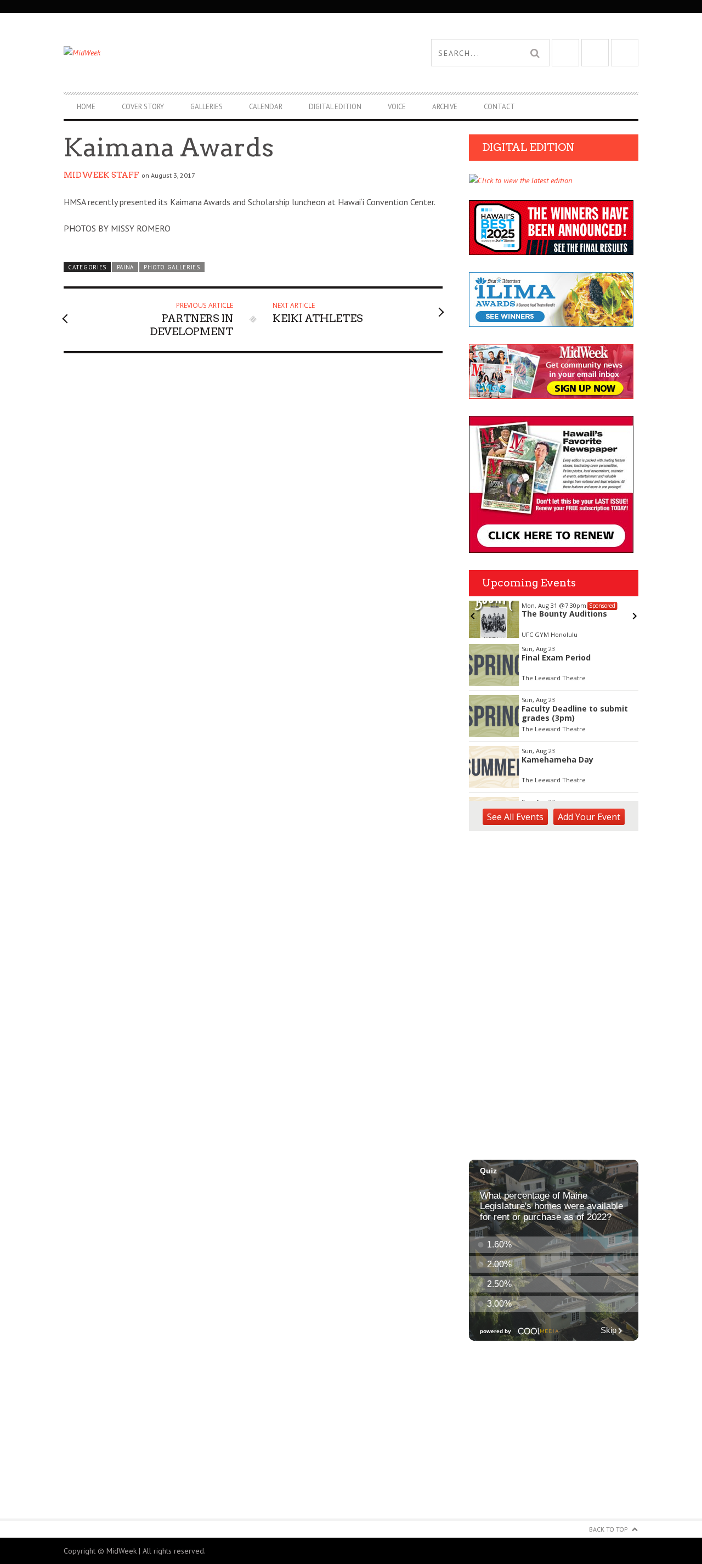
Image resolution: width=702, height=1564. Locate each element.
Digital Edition (335, 106)
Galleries (206, 106)
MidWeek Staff (101, 175)
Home (86, 106)
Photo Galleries (172, 267)
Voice (397, 106)
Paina (125, 267)
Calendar (265, 106)
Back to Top (608, 1529)
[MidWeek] (207, 52)
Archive (444, 106)
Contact (499, 106)
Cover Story (143, 106)
